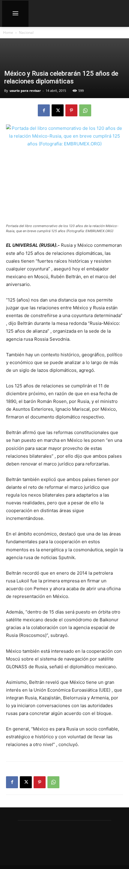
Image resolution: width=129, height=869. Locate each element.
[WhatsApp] (85, 110)
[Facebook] (44, 110)
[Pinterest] (71, 110)
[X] (58, 110)
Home (8, 32)
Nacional (26, 32)
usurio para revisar (25, 90)
